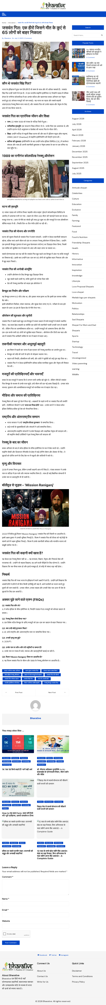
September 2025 (80, 162)
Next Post (52, 692)
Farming (76, 220)
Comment (7, 876)
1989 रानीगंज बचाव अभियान (12, 671)
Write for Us (42, 981)
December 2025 (80, 151)
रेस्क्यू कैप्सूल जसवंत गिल (51, 683)
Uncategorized (79, 358)
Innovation (16, 761)
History (49, 758)
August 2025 (78, 168)
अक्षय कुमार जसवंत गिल (31, 671)
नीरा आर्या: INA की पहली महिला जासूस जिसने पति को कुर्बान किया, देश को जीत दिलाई (93, 97)
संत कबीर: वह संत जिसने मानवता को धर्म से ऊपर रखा (94, 65)
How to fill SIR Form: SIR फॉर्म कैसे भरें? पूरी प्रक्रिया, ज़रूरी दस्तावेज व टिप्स (17, 814)
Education (6, 758)
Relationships (78, 314)
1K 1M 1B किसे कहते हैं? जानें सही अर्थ (17, 769)
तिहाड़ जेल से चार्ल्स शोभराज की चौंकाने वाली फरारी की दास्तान (51, 807)
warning (75, 369)
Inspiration (16, 805)
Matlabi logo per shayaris (83, 297)
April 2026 (77, 129)
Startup (75, 341)
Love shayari (78, 292)
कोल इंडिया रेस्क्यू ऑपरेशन (12, 675)
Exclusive (15, 758)
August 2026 (78, 118)
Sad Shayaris (78, 319)
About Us (41, 970)
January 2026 (78, 146)
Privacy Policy (78, 981)
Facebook (43, 955)
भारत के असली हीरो (43, 679)
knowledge (26, 761)
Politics (5, 808)
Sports (75, 336)
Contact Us (42, 976)
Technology (7, 765)
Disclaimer (77, 970)
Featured (24, 758)
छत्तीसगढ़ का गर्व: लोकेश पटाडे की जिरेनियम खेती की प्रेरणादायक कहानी (93, 80)
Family (75, 215)
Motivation (41, 765)
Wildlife (75, 374)
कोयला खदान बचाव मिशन (50, 671)
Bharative (8, 38)
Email (5, 910)
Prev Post (18, 692)
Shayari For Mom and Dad (84, 325)
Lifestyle (60, 761)
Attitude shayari (79, 187)
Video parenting (79, 363)
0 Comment (27, 38)
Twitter (54, 955)
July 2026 (76, 124)
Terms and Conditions (82, 976)
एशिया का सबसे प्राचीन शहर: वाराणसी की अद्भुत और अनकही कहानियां (17, 852)
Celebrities (77, 193)
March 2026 (77, 135)
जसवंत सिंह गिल (28, 679)
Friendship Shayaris (81, 242)
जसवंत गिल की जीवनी (53, 675)
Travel (75, 352)
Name (5, 898)
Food (74, 231)
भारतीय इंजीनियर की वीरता (12, 683)
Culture (5, 843)
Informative (6, 761)
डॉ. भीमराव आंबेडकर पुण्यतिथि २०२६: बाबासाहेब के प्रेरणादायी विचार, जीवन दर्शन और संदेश (53, 772)
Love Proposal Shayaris (83, 286)
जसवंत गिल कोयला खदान (12, 679)
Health (75, 248)
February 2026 (79, 140)
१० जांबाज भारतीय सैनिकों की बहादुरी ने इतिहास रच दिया (93, 51)
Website (6, 921)
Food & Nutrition (79, 237)
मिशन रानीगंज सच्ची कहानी (31, 683)
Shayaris (76, 330)
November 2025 (80, 157)
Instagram (64, 955)
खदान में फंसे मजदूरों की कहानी (33, 675)
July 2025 (76, 173)
